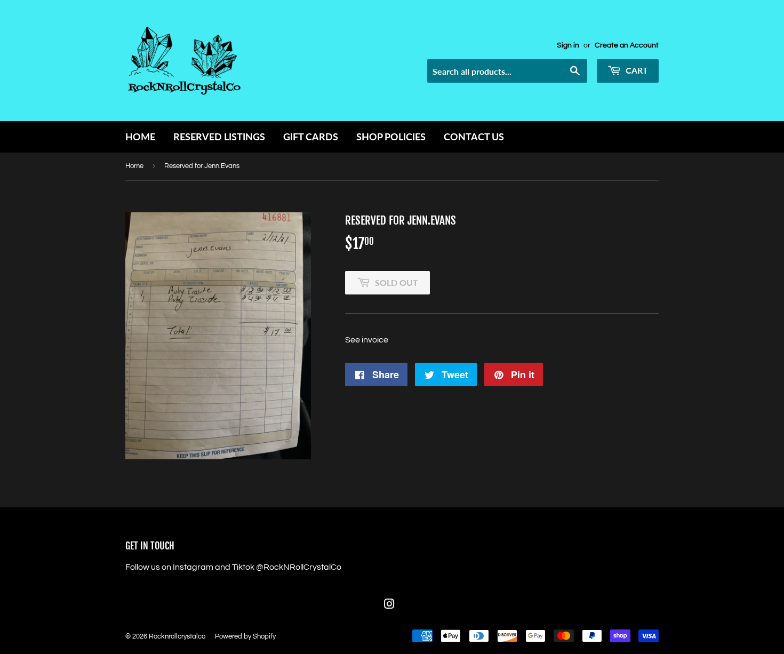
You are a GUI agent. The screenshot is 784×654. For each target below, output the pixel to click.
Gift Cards (310, 136)
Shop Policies (391, 136)
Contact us (474, 136)
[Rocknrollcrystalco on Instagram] (389, 605)
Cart (635, 70)
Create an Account (627, 45)
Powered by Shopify (245, 636)
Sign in (568, 45)
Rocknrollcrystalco (177, 636)
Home (140, 136)
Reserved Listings (219, 136)
